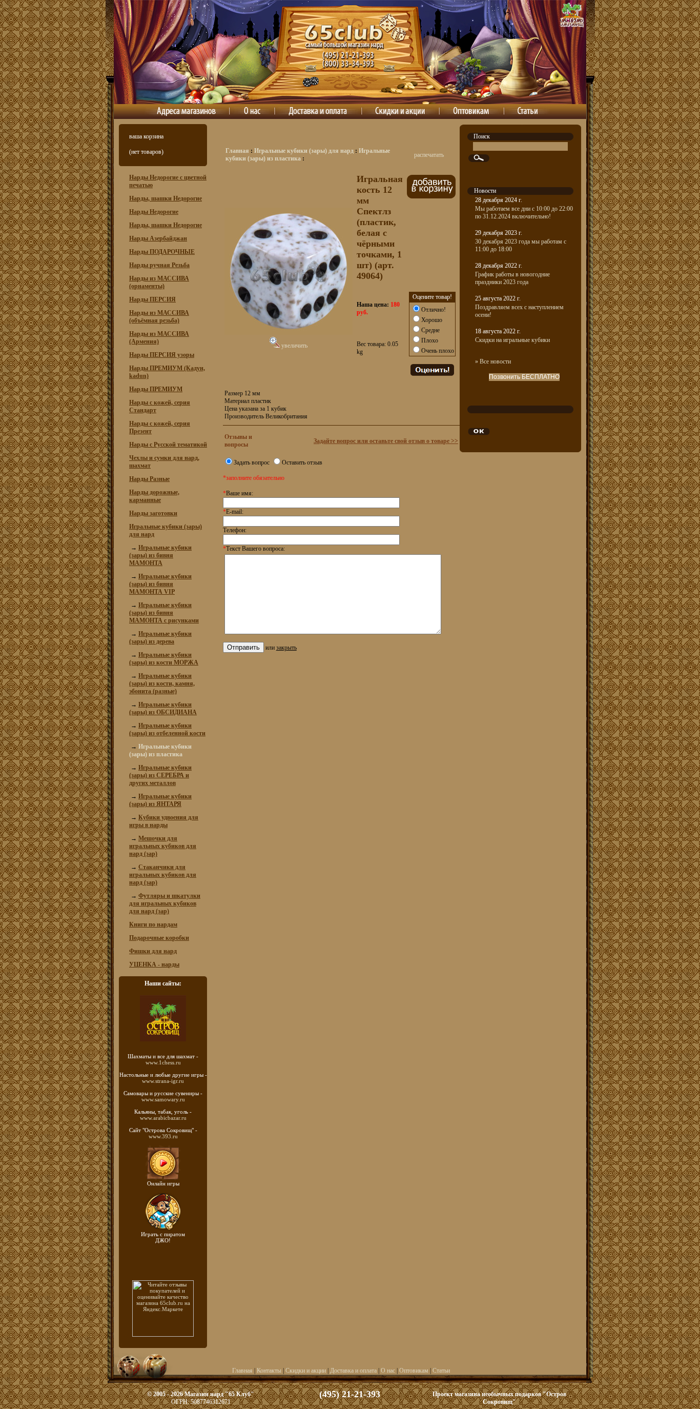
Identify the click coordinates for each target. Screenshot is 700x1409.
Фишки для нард (153, 951)
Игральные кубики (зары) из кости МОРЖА (163, 658)
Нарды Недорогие (153, 211)
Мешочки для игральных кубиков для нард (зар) (162, 846)
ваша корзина (146, 136)
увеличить (293, 345)
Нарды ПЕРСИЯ (152, 299)
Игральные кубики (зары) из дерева (160, 637)
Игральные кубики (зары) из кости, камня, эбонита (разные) (162, 683)
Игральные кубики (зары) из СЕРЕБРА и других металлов (160, 775)
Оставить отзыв (302, 462)
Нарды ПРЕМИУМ (155, 389)
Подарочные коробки (159, 937)
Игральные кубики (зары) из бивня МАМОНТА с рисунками (164, 612)
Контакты (269, 1370)
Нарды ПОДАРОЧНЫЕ (162, 251)
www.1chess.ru (163, 1062)
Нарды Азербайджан (158, 238)
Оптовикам (413, 1370)
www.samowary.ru (163, 1099)
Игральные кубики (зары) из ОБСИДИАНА (163, 708)
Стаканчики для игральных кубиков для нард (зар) (162, 874)
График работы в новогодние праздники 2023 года (512, 278)
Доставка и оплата (353, 1370)
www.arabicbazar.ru (163, 1118)
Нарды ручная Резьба (159, 265)
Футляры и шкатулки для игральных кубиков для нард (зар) (164, 903)
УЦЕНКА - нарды (154, 964)
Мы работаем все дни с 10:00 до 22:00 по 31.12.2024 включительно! (524, 212)
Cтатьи (441, 1370)
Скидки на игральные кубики (512, 340)
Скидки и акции (305, 1370)
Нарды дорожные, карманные (154, 496)
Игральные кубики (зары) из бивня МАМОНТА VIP (160, 584)
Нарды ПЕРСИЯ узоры (161, 354)
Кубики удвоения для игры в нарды (163, 821)
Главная (237, 150)
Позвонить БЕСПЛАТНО (524, 376)
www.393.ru (163, 1136)
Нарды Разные (149, 478)
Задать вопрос (252, 462)
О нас (388, 1370)
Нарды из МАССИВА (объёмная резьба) (159, 316)
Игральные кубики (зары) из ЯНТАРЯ (160, 800)
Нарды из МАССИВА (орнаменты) (159, 282)
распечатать (429, 154)
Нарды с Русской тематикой (168, 444)
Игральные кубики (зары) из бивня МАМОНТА (160, 555)
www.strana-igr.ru (163, 1081)
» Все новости (493, 361)
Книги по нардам (153, 924)
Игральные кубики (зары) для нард (304, 150)
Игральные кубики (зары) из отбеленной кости (167, 729)
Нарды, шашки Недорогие (165, 198)
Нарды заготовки (153, 513)
